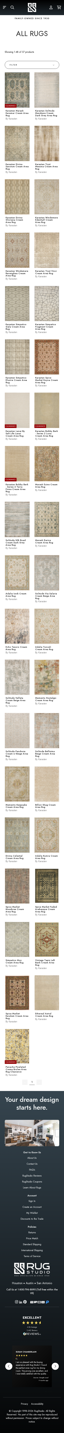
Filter (13, 64)
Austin (29, 1283)
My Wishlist (32, 1213)
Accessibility (37, 1404)
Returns (32, 1232)
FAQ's (32, 1169)
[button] (4, 7)
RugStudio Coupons (32, 1181)
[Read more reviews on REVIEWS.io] (32, 1334)
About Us (32, 1158)
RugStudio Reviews (32, 1175)
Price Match (32, 1238)
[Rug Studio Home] (32, 7)
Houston (17, 1283)
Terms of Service (32, 1256)
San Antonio (44, 1283)
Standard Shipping (32, 1244)
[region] (32, 1366)
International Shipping (32, 1250)
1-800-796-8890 (27, 1289)
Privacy (24, 1404)
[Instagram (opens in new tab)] (16, 1302)
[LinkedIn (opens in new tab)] (20, 1301)
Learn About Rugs (32, 1187)
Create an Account (32, 1207)
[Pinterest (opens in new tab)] (25, 1302)
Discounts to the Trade (32, 1219)
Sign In (32, 1201)
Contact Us (32, 1164)
